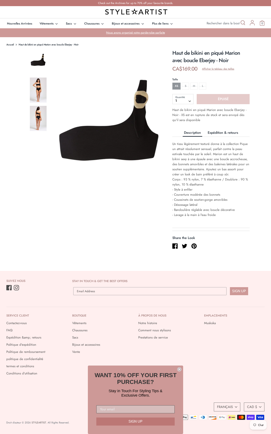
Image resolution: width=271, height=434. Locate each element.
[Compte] (252, 24)
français (225, 406)
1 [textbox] (176, 100)
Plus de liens (160, 23)
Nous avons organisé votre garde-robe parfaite (135, 32)
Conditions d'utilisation (21, 373)
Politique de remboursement (25, 351)
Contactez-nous (16, 323)
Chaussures (92, 23)
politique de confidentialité (24, 359)
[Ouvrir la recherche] (242, 23)
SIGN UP (239, 291)
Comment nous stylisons (154, 330)
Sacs (69, 23)
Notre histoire (147, 323)
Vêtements (47, 23)
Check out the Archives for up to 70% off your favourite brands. (135, 3)
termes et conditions (20, 366)
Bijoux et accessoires (126, 23)
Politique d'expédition (21, 344)
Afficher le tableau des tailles (218, 69)
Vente (76, 351)
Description (192, 132)
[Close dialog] (179, 369)
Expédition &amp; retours (23, 337)
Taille (175, 79)
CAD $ (252, 406)
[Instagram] (17, 288)
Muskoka (210, 323)
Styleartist (39, 422)
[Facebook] (9, 288)
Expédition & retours (223, 132)
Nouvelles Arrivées (19, 23)
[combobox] (183, 99)
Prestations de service (153, 337)
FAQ (9, 330)
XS (176, 86)
